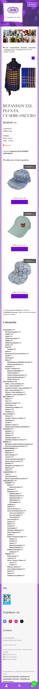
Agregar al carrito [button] (19, 202)
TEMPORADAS (14, 47)
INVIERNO (24, 47)
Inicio (7, 47)
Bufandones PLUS (9, 49)
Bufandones (32, 47)
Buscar (19, 686)
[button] (33, 58)
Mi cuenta (6, 686)
